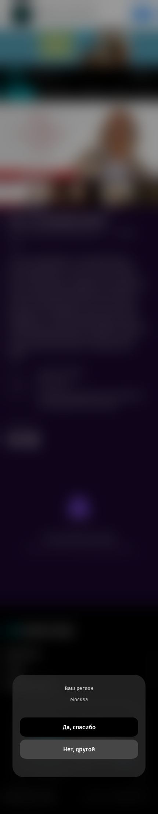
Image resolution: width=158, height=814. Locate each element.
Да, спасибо (79, 727)
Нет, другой (79, 749)
